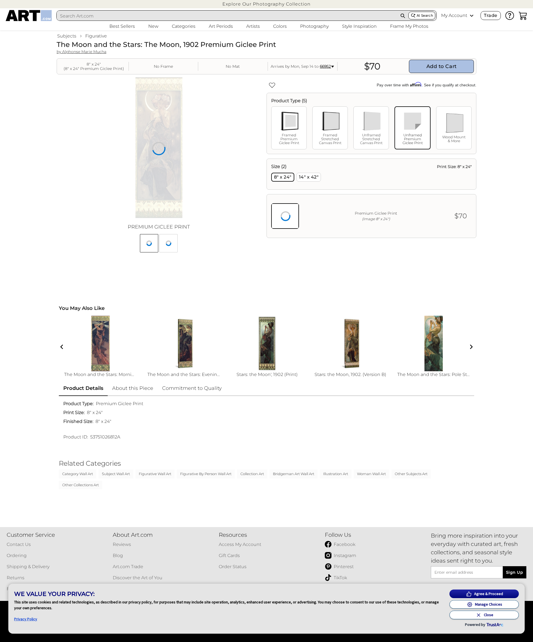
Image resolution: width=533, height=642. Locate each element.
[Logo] (29, 15)
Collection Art (252, 474)
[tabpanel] (371, 198)
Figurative (96, 36)
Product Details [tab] (83, 388)
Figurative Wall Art (155, 474)
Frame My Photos (409, 26)
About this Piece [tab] (132, 388)
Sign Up (514, 572)
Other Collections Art (80, 485)
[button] (266, 4)
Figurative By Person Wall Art (206, 474)
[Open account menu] (471, 15)
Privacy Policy (25, 618)
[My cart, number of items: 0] (523, 15)
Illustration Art (335, 474)
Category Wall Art (77, 474)
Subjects (66, 36)
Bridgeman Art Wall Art (293, 474)
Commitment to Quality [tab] (192, 388)
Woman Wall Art (371, 474)
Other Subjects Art (411, 474)
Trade (490, 15)
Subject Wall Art (116, 474)
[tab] (289, 127)
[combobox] (227, 16)
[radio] (282, 177)
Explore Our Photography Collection (266, 4)
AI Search (425, 15)
